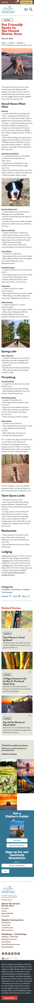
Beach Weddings (7, 947)
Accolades (5, 908)
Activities (20, 43)
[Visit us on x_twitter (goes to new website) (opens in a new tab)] (18, 953)
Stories (11, 43)
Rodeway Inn (7, 560)
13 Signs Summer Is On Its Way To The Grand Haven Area (14, 681)
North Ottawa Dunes (9, 397)
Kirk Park (5, 111)
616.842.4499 (7, 900)
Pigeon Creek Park (8, 230)
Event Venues (6, 941)
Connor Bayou (7, 251)
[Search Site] (30, 9)
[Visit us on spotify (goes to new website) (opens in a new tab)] (9, 953)
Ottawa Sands (6, 421)
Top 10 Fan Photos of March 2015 (14, 723)
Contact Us (5, 916)
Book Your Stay (26, 2)
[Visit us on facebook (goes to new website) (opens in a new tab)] (3, 953)
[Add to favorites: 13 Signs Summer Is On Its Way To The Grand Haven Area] (30, 672)
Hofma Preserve (7, 302)
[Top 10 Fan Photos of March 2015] (17, 704)
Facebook (5, 754)
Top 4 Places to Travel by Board (14, 638)
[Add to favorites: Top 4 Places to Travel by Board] (30, 631)
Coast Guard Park (8, 381)
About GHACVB (7, 913)
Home (4, 43)
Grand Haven (16, 589)
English (6, 959)
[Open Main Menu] (26, 9)
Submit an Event (7, 930)
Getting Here (6, 922)
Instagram (13, 754)
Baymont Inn (6, 556)
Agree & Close (9, 998)
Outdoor (26, 589)
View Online (20, 840)
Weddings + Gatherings (10, 936)
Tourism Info (6, 925)
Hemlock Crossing (8, 267)
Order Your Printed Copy (17, 845)
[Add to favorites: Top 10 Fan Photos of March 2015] (30, 715)
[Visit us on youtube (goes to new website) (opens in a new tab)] (12, 953)
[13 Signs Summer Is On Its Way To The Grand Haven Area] (17, 660)
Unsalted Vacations (8, 575)
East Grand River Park (9, 209)
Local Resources (7, 927)
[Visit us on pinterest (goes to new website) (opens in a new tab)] (15, 953)
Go (5, 871)
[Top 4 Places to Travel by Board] (17, 619)
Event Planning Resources (11, 944)
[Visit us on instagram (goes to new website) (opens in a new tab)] (6, 953)
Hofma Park (6, 286)
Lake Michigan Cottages (15, 572)
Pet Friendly (7, 592)
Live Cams (5, 2)
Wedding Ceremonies (9, 939)
